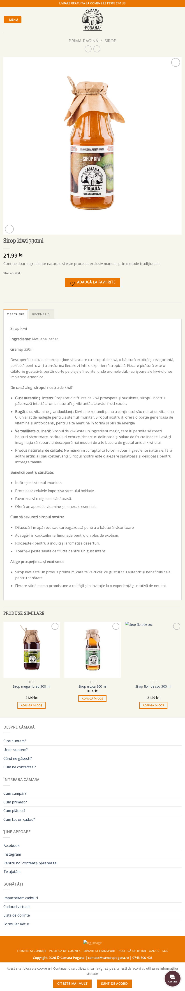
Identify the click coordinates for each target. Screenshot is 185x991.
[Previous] (3, 669)
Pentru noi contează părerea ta (29, 863)
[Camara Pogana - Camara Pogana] (92, 20)
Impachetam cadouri (20, 897)
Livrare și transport (100, 951)
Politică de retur (132, 951)
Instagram (12, 854)
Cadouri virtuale (16, 906)
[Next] (181, 669)
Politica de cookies (65, 951)
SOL (165, 951)
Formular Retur (16, 923)
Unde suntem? (15, 749)
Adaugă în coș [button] (31, 705)
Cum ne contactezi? (19, 767)
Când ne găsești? (17, 758)
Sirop (110, 40)
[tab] (15, 314)
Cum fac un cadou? (19, 819)
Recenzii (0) (41, 314)
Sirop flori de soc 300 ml (153, 686)
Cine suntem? (14, 740)
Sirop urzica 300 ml (92, 686)
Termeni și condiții (31, 951)
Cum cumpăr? (14, 793)
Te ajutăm (12, 871)
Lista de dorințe (16, 915)
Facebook (11, 845)
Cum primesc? (15, 802)
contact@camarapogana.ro (108, 957)
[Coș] (179, 20)
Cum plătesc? (14, 810)
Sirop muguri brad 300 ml (31, 686)
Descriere (15, 314)
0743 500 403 (142, 957)
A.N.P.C (154, 951)
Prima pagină (83, 40)
